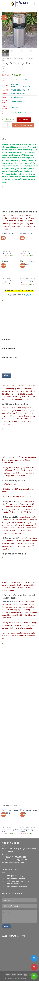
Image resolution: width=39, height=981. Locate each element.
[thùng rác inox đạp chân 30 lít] (10, 817)
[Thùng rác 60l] (10, 268)
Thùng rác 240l (25, 253)
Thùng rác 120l (7, 253)
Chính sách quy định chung (12, 876)
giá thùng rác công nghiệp (26, 831)
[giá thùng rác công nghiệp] (28, 817)
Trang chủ (5, 58)
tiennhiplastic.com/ (16, 862)
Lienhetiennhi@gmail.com (17, 860)
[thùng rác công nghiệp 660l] (28, 268)
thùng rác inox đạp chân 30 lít (10, 831)
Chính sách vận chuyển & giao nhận (16, 881)
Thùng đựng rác (18, 58)
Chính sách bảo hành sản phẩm (14, 886)
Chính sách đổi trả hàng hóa (13, 884)
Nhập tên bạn (6, 339)
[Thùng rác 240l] (28, 241)
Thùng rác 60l (6, 281)
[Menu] (3, 3)
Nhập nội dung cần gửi (9, 357)
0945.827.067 (7, 857)
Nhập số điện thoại (8, 348)
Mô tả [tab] (4, 139)
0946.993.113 (20, 857)
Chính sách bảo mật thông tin (13, 878)
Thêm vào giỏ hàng (23, 125)
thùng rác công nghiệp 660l (28, 282)
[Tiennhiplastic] (19, 4)
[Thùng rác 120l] (10, 241)
